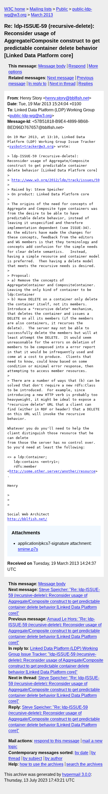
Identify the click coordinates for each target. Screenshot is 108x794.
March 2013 (42, 15)
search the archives (84, 764)
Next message (60, 78)
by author (53, 758)
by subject (32, 758)
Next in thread (62, 83)
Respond (76, 66)
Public (62, 9)
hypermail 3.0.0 (76, 774)
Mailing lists (41, 9)
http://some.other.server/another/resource (52, 471)
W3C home (14, 9)
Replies (85, 83)
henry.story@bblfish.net (67, 98)
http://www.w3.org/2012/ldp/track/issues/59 (56, 180)
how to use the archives (41, 764)
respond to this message (56, 741)
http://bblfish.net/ (27, 519)
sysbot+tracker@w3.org (31, 146)
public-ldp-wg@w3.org (31, 115)
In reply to (37, 83)
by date (81, 752)
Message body (52, 66)
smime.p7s (28, 549)
